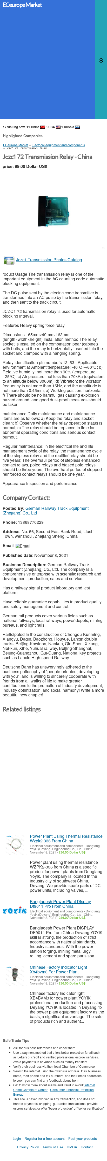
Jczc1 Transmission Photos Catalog (49, 260)
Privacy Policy (28, 1146)
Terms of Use (53, 1146)
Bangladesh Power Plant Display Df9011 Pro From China (60, 903)
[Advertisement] (53, 66)
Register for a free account (44, 1138)
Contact (87, 1146)
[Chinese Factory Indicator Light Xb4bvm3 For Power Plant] (15, 976)
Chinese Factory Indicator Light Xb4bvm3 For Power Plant (58, 969)
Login (17, 1138)
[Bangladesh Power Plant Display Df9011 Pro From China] (15, 910)
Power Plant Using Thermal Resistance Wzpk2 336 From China (66, 838)
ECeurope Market (22, 5)
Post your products (82, 1138)
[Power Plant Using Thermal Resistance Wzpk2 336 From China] (15, 845)
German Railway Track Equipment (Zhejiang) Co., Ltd (46, 510)
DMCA (72, 1146)
